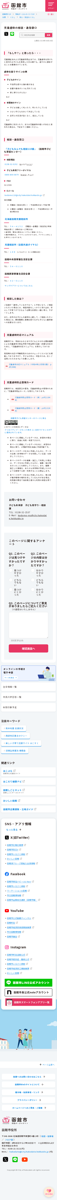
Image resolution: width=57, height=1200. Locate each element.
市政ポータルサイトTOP (24, 14)
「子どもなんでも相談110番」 (21, 148)
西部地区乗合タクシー (16, 735)
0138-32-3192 (11, 164)
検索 (48, 35)
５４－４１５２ (16, 226)
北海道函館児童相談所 (16, 219)
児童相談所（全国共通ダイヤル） (22, 244)
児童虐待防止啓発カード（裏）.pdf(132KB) (32, 409)
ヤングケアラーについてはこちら (19, 285)
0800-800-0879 (12, 174)
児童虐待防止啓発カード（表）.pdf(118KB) (32, 398)
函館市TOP (6, 14)
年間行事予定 (10, 707)
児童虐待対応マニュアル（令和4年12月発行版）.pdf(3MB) (30, 365)
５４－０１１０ (16, 266)
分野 (4, 17)
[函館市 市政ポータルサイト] (14, 6)
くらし (12, 17)
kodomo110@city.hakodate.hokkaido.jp (23, 195)
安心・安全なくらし (27, 17)
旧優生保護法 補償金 (16, 750)
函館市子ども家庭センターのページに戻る (28, 418)
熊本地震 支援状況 (15, 728)
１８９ (12, 252)
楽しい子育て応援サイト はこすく (22, 743)
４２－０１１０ (16, 280)
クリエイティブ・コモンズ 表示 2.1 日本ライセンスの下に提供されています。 (28, 431)
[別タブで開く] (6, 34)
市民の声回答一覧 (12, 696)
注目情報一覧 (10, 686)
